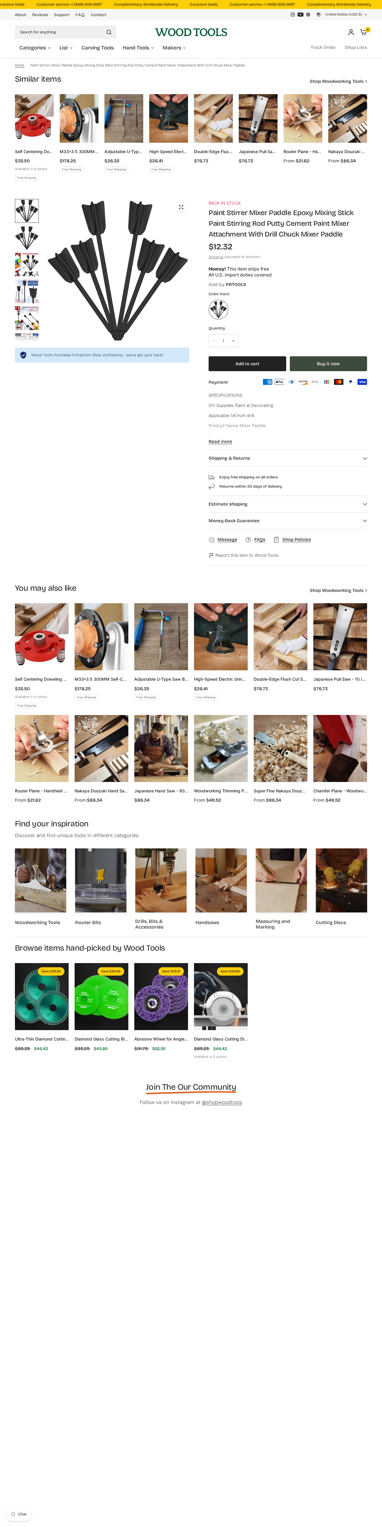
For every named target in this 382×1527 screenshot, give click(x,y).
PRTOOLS (236, 284)
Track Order (323, 47)
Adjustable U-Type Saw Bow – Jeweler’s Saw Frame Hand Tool (123, 151)
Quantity (217, 328)
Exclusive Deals (192, 4)
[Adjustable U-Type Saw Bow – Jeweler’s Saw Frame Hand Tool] (123, 118)
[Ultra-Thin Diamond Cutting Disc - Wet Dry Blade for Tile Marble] (42, 996)
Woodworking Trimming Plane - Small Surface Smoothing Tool (221, 790)
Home (19, 65)
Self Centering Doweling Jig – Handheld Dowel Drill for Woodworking (34, 151)
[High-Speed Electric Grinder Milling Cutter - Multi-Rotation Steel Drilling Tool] (168, 118)
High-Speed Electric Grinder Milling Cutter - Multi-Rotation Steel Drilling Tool (168, 151)
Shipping (216, 257)
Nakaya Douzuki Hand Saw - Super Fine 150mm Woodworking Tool (347, 151)
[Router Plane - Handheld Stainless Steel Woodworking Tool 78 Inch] (303, 118)
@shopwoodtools (222, 1102)
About (20, 14)
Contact (98, 14)
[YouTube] (300, 14)
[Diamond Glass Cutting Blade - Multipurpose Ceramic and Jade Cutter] (101, 996)
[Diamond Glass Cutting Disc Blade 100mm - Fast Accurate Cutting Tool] (221, 996)
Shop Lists (356, 47)
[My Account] (351, 32)
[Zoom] (181, 207)
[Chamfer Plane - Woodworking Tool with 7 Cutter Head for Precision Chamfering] (340, 748)
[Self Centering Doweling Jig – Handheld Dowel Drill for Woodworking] (34, 118)
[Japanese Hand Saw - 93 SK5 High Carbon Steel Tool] (161, 748)
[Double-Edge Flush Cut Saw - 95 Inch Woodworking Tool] (213, 118)
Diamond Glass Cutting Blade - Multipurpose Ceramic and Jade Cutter (101, 1038)
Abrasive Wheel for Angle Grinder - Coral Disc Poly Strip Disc (161, 1038)
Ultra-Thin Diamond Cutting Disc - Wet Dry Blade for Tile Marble (42, 1038)
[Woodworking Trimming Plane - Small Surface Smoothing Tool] (221, 748)
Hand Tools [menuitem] (136, 48)
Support (62, 14)
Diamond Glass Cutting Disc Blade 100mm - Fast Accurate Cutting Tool (221, 1038)
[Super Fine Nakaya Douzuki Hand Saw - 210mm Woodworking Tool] (280, 748)
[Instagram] (293, 14)
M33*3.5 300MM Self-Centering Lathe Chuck (79, 151)
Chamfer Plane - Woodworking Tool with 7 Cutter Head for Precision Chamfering (340, 790)
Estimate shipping (228, 504)
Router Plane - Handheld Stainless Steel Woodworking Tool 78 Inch (303, 151)
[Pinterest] (308, 14)
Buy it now (328, 363)
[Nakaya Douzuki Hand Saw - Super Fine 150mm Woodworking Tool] (347, 118)
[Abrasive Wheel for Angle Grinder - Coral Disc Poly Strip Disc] (161, 996)
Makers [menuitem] (172, 48)
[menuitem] (22, 15)
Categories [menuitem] (32, 48)
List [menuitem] (63, 48)
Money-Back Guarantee (234, 520)
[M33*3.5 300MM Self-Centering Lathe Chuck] (79, 118)
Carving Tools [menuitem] (97, 48)
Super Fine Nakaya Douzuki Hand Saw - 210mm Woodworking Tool (280, 790)
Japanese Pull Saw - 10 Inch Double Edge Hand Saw (258, 151)
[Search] (108, 32)
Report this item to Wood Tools (246, 555)
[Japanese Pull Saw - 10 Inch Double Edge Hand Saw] (258, 118)
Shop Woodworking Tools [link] (336, 81)
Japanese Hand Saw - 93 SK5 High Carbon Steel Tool (161, 790)
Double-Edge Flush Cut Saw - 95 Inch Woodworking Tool (213, 151)
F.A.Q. (80, 14)
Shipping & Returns (229, 458)
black (218, 309)
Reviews (40, 14)
